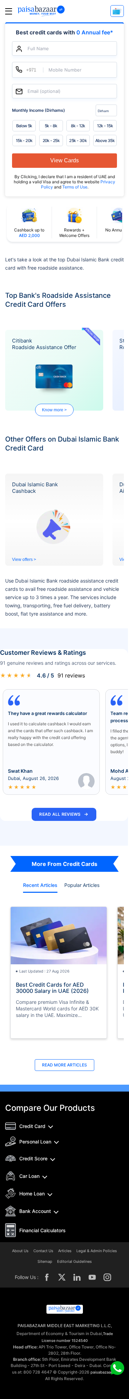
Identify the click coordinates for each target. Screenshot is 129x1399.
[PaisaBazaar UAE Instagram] (107, 1277)
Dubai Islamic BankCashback (35, 487)
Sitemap (44, 1262)
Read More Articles (64, 1064)
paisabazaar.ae (103, 1372)
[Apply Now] (117, 11)
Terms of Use (74, 186)
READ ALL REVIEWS (63, 814)
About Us (20, 1251)
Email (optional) (44, 91)
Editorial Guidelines (74, 1262)
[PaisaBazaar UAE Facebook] (47, 1277)
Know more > (54, 410)
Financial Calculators (42, 1230)
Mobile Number (65, 70)
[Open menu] (8, 11)
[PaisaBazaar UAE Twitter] (62, 1277)
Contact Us (43, 1251)
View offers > (24, 559)
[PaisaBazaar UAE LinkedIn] (77, 1277)
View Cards (64, 160)
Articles (65, 1251)
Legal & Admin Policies (96, 1251)
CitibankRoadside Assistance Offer (44, 343)
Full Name (38, 48)
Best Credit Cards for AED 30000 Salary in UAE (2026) (52, 988)
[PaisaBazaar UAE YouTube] (92, 1277)
